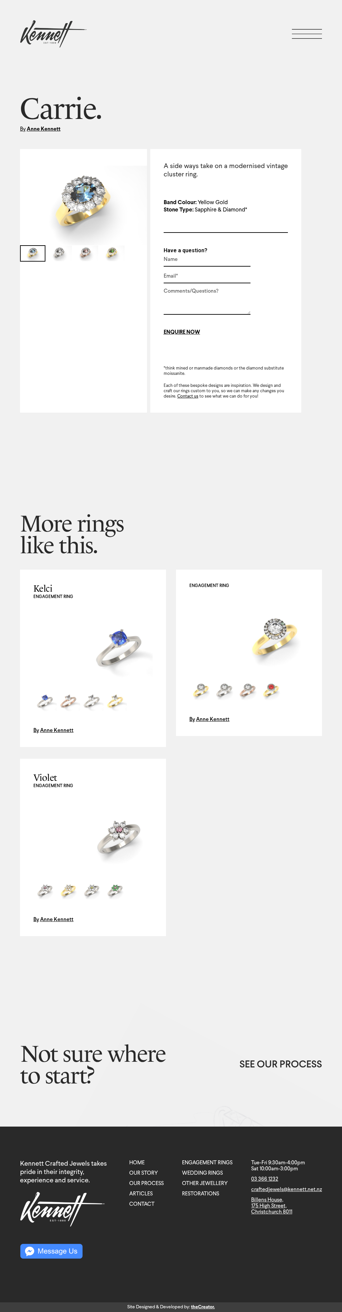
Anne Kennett (43, 129)
